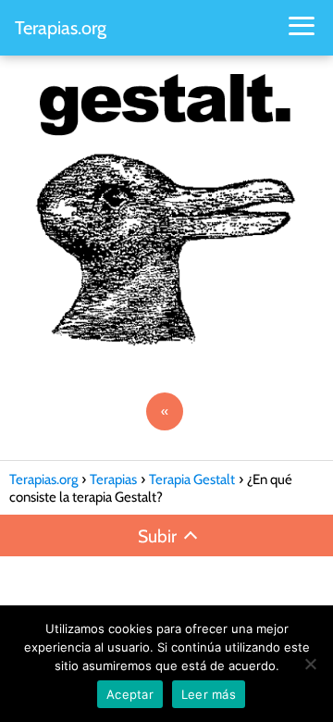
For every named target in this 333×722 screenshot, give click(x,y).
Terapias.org (60, 28)
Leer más (208, 694)
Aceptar (130, 694)
